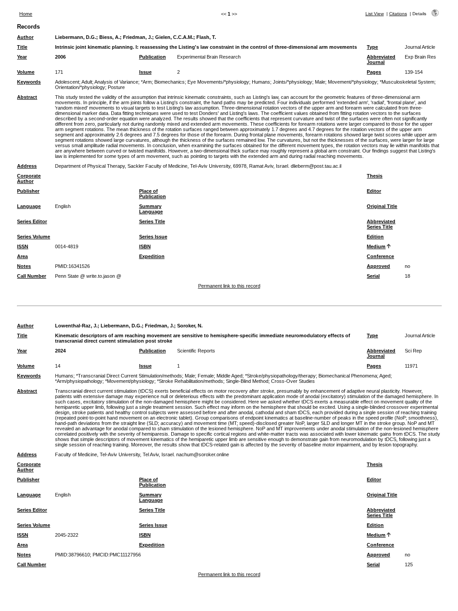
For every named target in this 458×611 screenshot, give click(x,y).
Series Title (152, 221)
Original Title (382, 206)
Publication (152, 56)
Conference (380, 256)
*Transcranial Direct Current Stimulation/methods (129, 375)
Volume (25, 72)
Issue (145, 72)
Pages (374, 72)
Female (206, 375)
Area (22, 256)
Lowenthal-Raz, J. (76, 325)
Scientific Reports (196, 350)
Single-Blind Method (247, 381)
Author (25, 37)
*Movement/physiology (129, 381)
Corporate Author (29, 178)
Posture (116, 87)
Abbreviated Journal (381, 59)
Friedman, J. (137, 37)
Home (25, 14)
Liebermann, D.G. (75, 37)
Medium (376, 246)
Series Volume (33, 236)
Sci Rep (413, 350)
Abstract (27, 97)
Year (22, 56)
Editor (374, 191)
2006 (60, 56)
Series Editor (32, 221)
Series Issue (153, 236)
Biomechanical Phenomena (347, 375)
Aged (384, 375)
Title (22, 47)
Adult (86, 82)
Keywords (29, 82)
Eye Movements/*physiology (218, 82)
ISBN (145, 246)
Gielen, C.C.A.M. (174, 37)
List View (374, 13)
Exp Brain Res (420, 56)
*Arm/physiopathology (78, 381)
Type (372, 47)
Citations (398, 13)
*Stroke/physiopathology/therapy (280, 375)
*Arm (146, 82)
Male (320, 82)
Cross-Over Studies (293, 381)
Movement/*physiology (352, 82)
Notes (24, 266)
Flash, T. (206, 37)
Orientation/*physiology (80, 87)
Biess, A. (109, 37)
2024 (60, 350)
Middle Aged (229, 375)
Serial (373, 276)
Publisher (28, 191)
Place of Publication (152, 193)
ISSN (22, 246)
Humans (261, 82)
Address (27, 166)
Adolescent (67, 82)
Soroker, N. (190, 325)
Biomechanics (169, 82)
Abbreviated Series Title (381, 224)
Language (29, 206)
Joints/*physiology (292, 82)
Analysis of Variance (116, 82)
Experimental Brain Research (209, 56)
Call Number (31, 276)
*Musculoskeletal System (407, 82)
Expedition (152, 256)
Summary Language (151, 209)
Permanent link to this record (229, 286)
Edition (375, 236)
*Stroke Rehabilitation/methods (190, 381)
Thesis (374, 175)
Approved (378, 266)
